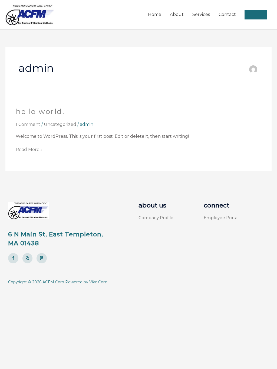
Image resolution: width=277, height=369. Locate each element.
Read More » (29, 149)
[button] (256, 14)
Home (154, 14)
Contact (227, 14)
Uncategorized (60, 124)
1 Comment (28, 124)
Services (201, 14)
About (177, 14)
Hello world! (40, 111)
